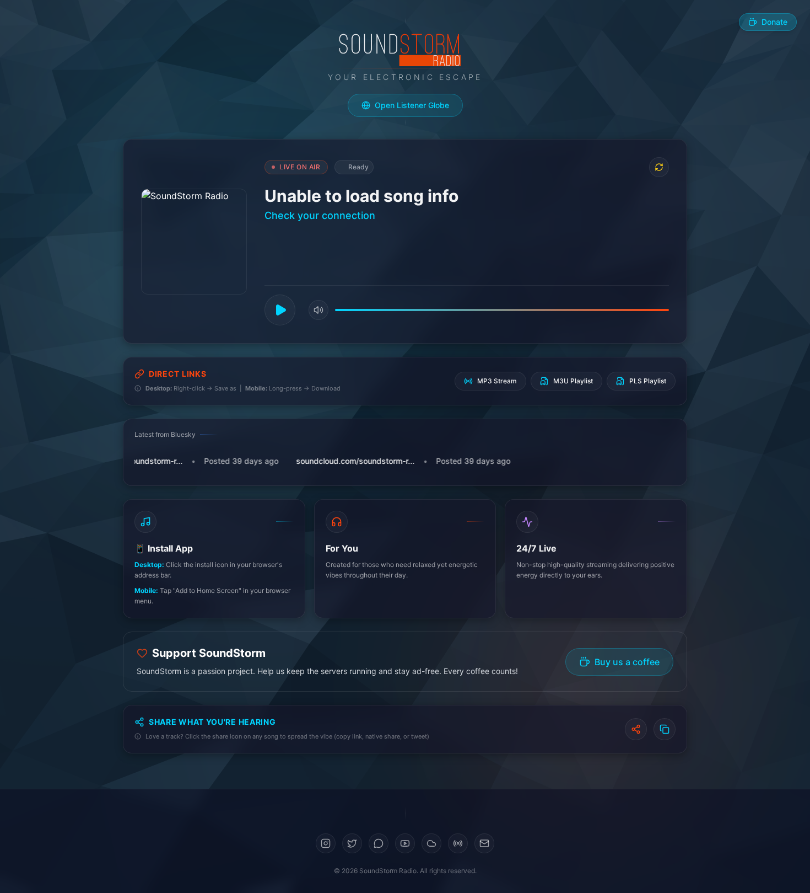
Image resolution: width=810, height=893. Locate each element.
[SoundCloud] (431, 843)
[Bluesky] (378, 843)
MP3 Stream (497, 381)
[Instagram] (326, 843)
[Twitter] (352, 843)
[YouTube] (405, 843)
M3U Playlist (573, 381)
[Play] (279, 310)
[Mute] (318, 310)
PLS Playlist (647, 381)
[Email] (484, 843)
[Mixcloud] (458, 843)
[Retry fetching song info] (659, 167)
